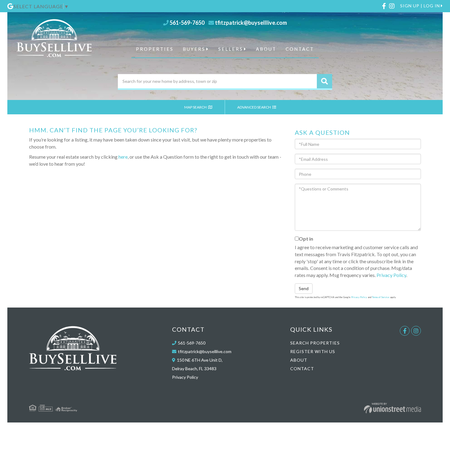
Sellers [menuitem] (230, 49)
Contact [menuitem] (300, 49)
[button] (324, 81)
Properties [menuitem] (155, 49)
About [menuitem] (266, 49)
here (123, 157)
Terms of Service (380, 297)
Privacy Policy (391, 275)
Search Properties (315, 342)
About (298, 360)
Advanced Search (254, 107)
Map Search (195, 107)
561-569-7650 (187, 22)
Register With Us (312, 351)
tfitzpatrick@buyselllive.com (251, 22)
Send (304, 288)
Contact (302, 368)
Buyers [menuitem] (194, 49)
